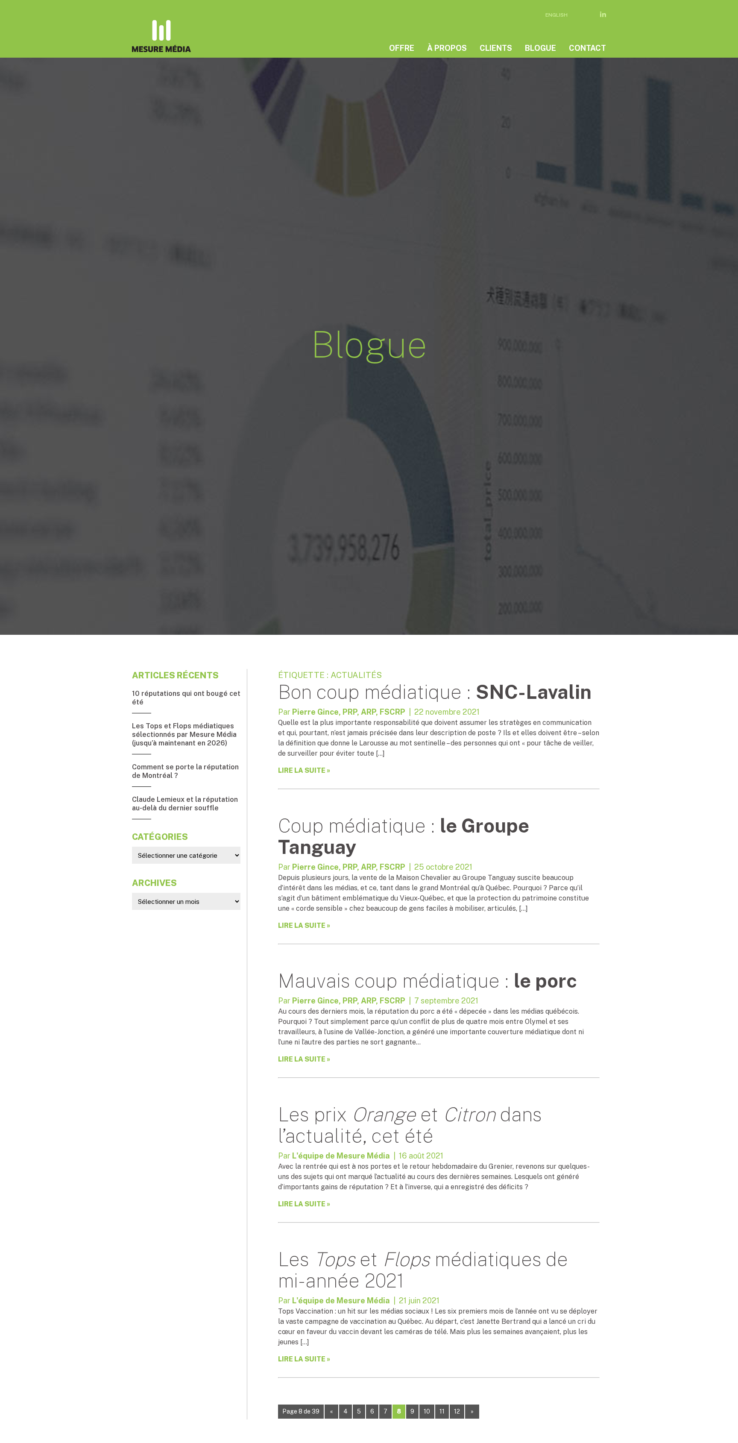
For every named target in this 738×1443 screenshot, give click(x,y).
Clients (496, 48)
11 (442, 1411)
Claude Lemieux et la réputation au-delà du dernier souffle (185, 803)
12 (457, 1411)
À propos (447, 48)
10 (427, 1411)
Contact (587, 48)
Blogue (540, 48)
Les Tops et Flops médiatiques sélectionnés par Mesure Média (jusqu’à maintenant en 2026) (184, 734)
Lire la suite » (304, 770)
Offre (401, 48)
